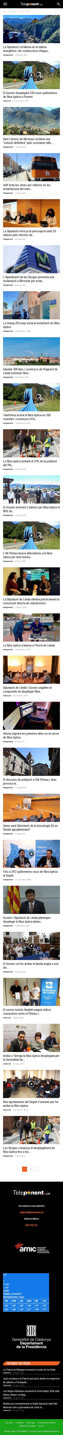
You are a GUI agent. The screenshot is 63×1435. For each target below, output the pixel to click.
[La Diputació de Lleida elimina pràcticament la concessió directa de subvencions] (31, 581)
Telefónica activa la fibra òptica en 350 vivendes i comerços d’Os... (27, 417)
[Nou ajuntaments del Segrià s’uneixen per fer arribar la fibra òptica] (31, 1084)
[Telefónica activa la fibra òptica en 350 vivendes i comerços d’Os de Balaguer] (31, 397)
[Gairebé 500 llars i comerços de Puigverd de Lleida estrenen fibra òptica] (31, 351)
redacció (7, 101)
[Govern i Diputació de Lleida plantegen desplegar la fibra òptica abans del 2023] (31, 900)
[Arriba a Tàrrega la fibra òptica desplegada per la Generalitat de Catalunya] (31, 1038)
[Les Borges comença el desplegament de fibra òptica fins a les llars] (31, 1130)
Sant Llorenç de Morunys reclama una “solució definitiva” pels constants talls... (28, 141)
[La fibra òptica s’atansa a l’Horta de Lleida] (31, 627)
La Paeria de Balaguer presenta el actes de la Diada (29, 1369)
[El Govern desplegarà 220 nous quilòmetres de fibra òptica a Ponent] (31, 75)
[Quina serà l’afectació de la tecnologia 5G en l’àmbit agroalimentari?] (31, 808)
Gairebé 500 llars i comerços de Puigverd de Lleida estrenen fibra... (30, 371)
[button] (5, 4)
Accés (41, 1426)
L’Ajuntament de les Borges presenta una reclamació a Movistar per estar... (28, 279)
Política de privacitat (46, 1422)
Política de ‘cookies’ (27, 1426)
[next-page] (37, 1169)
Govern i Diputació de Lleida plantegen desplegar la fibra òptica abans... (26, 919)
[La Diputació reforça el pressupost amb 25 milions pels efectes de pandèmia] (31, 213)
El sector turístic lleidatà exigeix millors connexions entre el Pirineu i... (27, 1011)
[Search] (58, 4)
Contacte (19, 1422)
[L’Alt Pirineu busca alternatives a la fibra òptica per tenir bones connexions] (31, 535)
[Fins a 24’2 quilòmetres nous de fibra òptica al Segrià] (31, 854)
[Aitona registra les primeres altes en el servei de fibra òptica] (31, 716)
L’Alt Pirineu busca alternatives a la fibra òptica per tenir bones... (27, 555)
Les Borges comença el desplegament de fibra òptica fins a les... (29, 1150)
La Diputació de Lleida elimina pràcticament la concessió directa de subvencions (31, 601)
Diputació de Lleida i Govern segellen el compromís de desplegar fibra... (27, 689)
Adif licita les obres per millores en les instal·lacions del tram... (26, 187)
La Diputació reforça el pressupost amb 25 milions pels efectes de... (29, 233)
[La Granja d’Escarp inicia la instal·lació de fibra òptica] (31, 305)
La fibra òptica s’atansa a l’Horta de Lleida (29, 645)
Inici (4, 11)
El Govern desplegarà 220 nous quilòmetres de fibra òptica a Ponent (30, 95)
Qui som (9, 1422)
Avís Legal (30, 1422)
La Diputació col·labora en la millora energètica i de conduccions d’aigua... (26, 49)
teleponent (8, 55)
